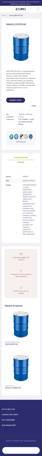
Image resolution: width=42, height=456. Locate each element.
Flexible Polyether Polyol (12, 342)
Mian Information (21, 158)
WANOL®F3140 (11, 344)
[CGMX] (21, 9)
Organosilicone (10, 386)
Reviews (21, 162)
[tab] (21, 158)
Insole (32, 119)
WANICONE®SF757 (13, 388)
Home (4, 15)
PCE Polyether (23, 119)
